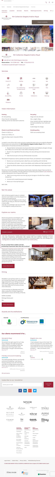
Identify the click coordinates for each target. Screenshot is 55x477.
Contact (34, 435)
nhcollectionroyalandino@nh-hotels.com (13, 64)
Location (12, 10)
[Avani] (45, 414)
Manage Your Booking (26, 437)
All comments (6, 373)
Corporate (18, 431)
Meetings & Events (36, 10)
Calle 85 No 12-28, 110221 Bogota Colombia (15, 60)
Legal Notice (7, 460)
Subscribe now (48, 384)
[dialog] (27, 239)
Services (19, 10)
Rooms (26, 10)
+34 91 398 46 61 (14, 62)
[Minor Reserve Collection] (10, 414)
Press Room (19, 452)
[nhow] (33, 414)
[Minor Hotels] (27, 403)
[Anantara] (10, 408)
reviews (32, 357)
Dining (46, 10)
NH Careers (19, 450)
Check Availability (43, 22)
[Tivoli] (45, 408)
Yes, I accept (42, 246)
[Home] (8, 2)
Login (34, 437)
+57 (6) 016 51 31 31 (29, 62)
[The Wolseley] (33, 408)
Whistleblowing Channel (34, 460)
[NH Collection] (22, 414)
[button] (25, 473)
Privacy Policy (23, 460)
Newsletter (27, 445)
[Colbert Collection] (10, 420)
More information (8, 266)
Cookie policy (33, 239)
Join (34, 431)
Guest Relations (47, 171)
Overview (4, 10)
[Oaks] (33, 420)
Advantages (35, 433)
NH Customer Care (26, 433)
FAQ (25, 447)
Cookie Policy (15, 460)
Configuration (6, 239)
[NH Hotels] (21, 420)
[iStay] (45, 420)
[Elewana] (21, 408)
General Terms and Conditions (27, 442)
